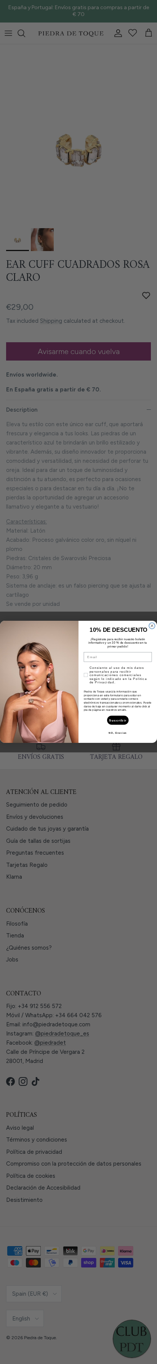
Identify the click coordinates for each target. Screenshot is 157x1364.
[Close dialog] (152, 626)
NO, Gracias (118, 732)
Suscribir (118, 720)
